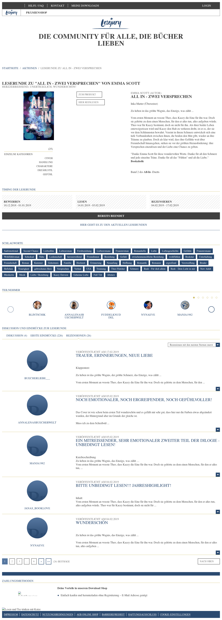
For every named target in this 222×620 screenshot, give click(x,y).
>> (48, 561)
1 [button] (194, 297)
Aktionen (29, 68)
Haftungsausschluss (142, 614)
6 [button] (216, 297)
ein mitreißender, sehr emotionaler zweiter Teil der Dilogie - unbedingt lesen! (148, 442)
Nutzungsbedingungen (57, 614)
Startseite (10, 68)
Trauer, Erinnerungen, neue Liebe (114, 355)
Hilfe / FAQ (36, 5)
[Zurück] (10, 309)
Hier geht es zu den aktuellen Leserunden (113, 224)
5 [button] (212, 297)
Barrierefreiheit (113, 614)
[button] (210, 5)
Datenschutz (30, 614)
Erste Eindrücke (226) (47, 335)
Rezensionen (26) (78, 335)
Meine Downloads (85, 5)
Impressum (11, 614)
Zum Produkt (87, 94)
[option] (111, 36)
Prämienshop (36, 12)
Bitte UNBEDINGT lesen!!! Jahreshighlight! (123, 485)
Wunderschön (92, 522)
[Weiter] (211, 309)
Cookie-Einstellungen (175, 614)
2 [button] (198, 297)
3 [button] (203, 297)
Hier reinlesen (89, 102)
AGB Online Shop (87, 614)
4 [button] (207, 297)
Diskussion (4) (16, 335)
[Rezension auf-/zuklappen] (218, 389)
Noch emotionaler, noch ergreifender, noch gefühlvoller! (144, 399)
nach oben (207, 561)
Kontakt (57, 5)
